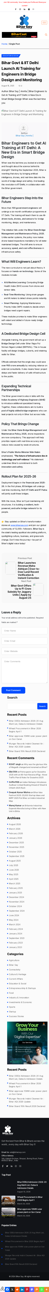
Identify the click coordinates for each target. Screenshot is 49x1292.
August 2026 (15, 824)
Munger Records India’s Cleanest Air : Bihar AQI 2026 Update (26, 745)
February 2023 (16, 942)
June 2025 (14, 870)
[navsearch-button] (46, 35)
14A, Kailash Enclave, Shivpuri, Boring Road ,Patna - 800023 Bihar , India (23, 1159)
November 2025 (16, 847)
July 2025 (13, 865)
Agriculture (14, 960)
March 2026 (14, 829)
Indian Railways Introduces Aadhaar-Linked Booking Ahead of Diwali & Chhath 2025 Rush (28, 785)
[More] (46, 1289)
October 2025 (15, 851)
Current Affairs (16, 979)
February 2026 (16, 833)
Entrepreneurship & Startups (22, 988)
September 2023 (16, 938)
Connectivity (14, 969)
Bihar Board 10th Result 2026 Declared (27, 751)
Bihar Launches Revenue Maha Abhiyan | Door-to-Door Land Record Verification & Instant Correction (29, 570)
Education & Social (11, 56)
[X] (12, 1289)
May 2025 (13, 874)
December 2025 (16, 842)
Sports (12, 1007)
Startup (12, 1011)
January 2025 (15, 892)
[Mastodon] (31, 1289)
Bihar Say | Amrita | (24, 135)
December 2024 (16, 897)
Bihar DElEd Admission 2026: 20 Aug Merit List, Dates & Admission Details (26, 722)
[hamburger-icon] (44, 22)
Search (12, 697)
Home (4, 44)
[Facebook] (16, 9)
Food (11, 993)
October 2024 (15, 906)
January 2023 (15, 947)
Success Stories (16, 1016)
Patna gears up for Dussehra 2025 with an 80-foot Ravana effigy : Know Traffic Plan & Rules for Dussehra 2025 (28, 775)
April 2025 (13, 879)
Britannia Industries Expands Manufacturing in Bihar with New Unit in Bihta (27, 808)
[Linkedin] (22, 1289)
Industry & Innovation (19, 997)
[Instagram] (20, 9)
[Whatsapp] (41, 1289)
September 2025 (16, 856)
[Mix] (36, 1289)
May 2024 (13, 920)
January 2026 (15, 838)
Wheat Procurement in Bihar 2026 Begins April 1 (25, 730)
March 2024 (14, 924)
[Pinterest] (26, 1289)
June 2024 (14, 915)
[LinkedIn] (24, 9)
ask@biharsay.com (18, 1152)
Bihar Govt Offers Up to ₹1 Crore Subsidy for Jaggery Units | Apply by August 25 (19, 591)
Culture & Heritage (17, 974)
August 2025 (15, 860)
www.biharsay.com (19, 525)
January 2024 (15, 933)
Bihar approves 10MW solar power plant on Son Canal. (28, 737)
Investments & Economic (20, 1002)
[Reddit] (17, 1289)
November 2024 (16, 901)
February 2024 (16, 929)
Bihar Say (13, 965)
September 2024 (17, 911)
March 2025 (14, 883)
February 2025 (16, 888)
